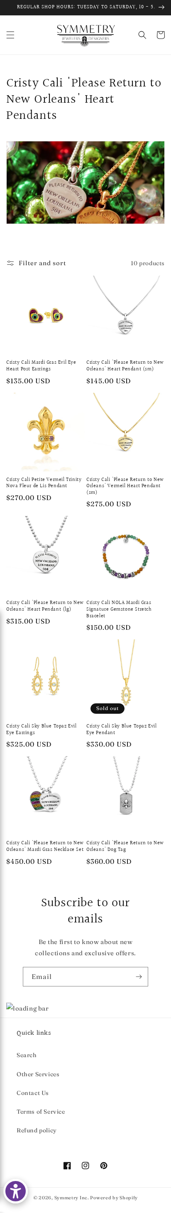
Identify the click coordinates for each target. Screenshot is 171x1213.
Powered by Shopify (114, 1198)
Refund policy (37, 1130)
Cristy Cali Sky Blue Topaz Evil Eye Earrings (41, 729)
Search (27, 1055)
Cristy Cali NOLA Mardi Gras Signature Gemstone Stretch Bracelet (119, 609)
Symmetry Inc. (71, 1198)
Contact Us (33, 1093)
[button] (10, 35)
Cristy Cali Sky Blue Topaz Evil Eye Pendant (121, 729)
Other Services (38, 1074)
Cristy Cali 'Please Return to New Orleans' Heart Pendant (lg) (45, 606)
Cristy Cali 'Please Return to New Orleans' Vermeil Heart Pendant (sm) (125, 486)
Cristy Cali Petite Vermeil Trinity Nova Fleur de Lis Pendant (43, 483)
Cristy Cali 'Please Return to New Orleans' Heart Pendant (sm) (125, 366)
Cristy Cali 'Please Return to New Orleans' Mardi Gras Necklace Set (45, 846)
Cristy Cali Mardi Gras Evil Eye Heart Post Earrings (41, 366)
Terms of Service (41, 1111)
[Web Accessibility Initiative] (15, 1191)
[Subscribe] (138, 976)
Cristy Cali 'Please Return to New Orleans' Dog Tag (125, 846)
